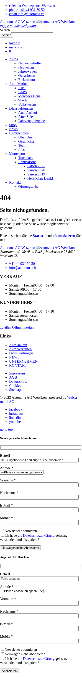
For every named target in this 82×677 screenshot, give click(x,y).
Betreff (5, 455)
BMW (22, 92)
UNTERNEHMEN (23, 361)
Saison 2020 (36, 170)
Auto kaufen (18, 345)
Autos (13, 59)
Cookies (15, 386)
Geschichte (26, 141)
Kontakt (15, 182)
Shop (13, 125)
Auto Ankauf (27, 112)
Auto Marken (18, 84)
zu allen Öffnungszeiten (17, 327)
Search (5, 30)
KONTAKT (18, 365)
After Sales (26, 117)
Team (22, 145)
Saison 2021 (36, 166)
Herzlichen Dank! (40, 178)
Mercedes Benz (29, 96)
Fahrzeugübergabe (31, 121)
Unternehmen (19, 133)
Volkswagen (27, 104)
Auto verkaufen (20, 349)
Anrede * (6, 468)
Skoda (22, 100)
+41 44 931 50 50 (22, 263)
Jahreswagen (27, 71)
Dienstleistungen (21, 108)
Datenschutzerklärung (38, 535)
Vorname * (8, 480)
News (13, 129)
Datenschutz (18, 381)
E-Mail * (6, 505)
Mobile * (6, 518)
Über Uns (25, 137)
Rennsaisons (27, 162)
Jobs (21, 149)
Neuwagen (26, 67)
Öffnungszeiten (29, 186)
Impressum (17, 373)
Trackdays (25, 158)
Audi (22, 88)
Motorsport (17, 154)
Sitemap (15, 390)
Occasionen (26, 75)
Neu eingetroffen (30, 63)
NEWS (14, 357)
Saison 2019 (36, 174)
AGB (13, 377)
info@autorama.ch (22, 268)
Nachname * (9, 493)
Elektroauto (26, 80)
